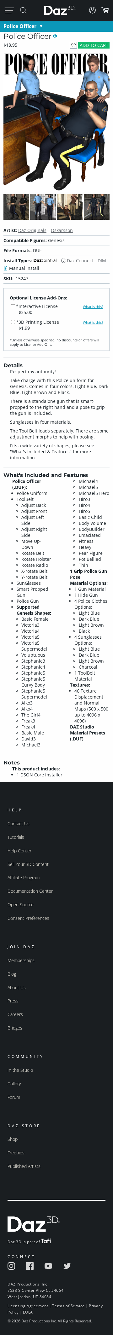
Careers (15, 1014)
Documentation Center (30, 891)
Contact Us (19, 824)
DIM (102, 261)
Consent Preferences (28, 918)
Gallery (14, 1084)
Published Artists (24, 1166)
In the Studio (20, 1070)
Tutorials (16, 837)
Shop (13, 1139)
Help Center (19, 851)
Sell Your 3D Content (28, 864)
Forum (14, 1097)
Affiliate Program (24, 877)
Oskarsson (62, 230)
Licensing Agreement (28, 1306)
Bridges (15, 1028)
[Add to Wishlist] (73, 45)
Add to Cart (94, 45)
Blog (12, 974)
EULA (28, 1312)
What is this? (93, 307)
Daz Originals (32, 230)
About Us (17, 987)
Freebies (16, 1153)
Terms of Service (68, 1306)
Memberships (21, 960)
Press (13, 1001)
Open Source (21, 905)
